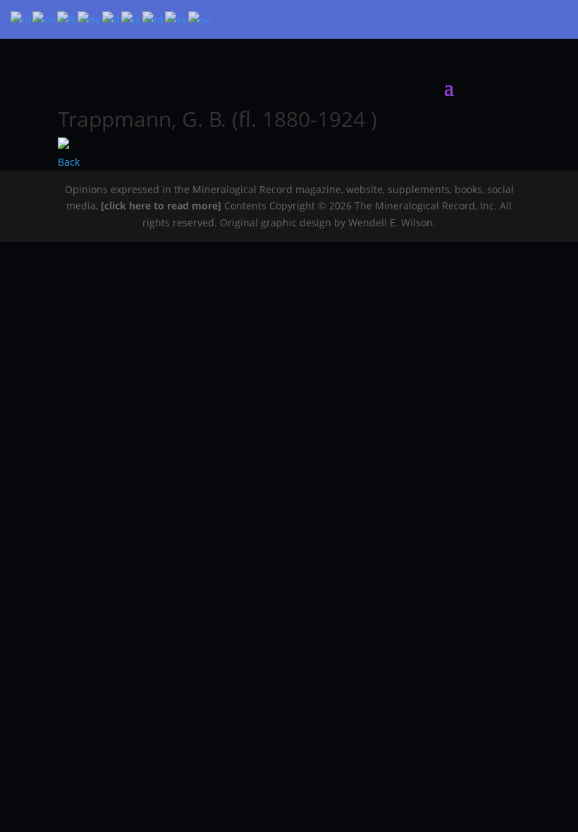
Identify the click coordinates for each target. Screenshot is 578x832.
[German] (90, 18)
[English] (44, 18)
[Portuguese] (153, 18)
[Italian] (111, 18)
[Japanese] (131, 18)
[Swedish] (199, 18)
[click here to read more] (162, 205)
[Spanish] (176, 18)
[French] (67, 18)
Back (69, 162)
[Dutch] (21, 18)
